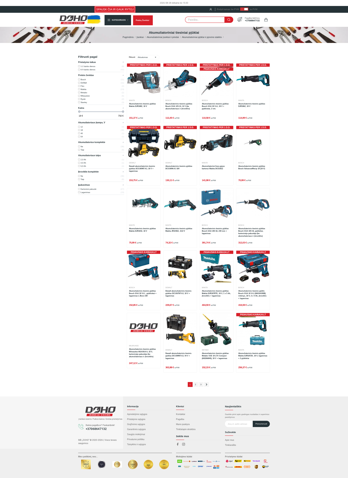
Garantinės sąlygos (136, 429)
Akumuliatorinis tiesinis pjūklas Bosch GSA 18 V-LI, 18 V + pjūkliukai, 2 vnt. (215, 106)
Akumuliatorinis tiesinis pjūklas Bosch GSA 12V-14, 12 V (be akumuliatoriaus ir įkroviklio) (178, 106)
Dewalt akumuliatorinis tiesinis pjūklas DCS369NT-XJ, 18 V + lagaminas (142, 168)
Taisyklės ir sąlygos (136, 444)
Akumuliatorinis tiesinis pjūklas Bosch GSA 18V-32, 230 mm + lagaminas (215, 231)
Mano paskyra (183, 424)
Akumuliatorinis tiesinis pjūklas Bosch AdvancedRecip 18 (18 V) (251, 167)
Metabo (205, 350)
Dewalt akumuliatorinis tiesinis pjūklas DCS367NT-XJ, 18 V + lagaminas (178, 293)
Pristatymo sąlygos (136, 419)
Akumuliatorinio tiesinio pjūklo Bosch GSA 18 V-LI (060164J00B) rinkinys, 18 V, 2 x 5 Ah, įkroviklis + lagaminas (252, 294)
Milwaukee (134, 346)
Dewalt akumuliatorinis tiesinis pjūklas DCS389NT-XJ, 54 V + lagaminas (178, 355)
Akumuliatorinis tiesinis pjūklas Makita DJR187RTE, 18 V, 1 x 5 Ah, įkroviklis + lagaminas (216, 293)
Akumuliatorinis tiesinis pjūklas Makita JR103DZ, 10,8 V (178, 230)
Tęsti (206, 384)
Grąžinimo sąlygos (136, 424)
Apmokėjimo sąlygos (137, 414)
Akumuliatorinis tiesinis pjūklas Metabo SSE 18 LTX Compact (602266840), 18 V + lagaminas (215, 355)
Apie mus (229, 440)
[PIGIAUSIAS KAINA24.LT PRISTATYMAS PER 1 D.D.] (216, 80)
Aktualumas (147, 57)
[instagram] (183, 444)
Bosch (168, 100)
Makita (132, 100)
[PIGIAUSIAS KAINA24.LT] (143, 267)
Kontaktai (180, 414)
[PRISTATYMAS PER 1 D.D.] (143, 80)
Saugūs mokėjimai (136, 434)
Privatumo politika (135, 439)
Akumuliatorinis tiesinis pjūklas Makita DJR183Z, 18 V (142, 230)
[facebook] (177, 444)
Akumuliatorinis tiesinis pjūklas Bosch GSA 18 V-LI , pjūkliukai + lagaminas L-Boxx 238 (142, 293)
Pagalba (180, 419)
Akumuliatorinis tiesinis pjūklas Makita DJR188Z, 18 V (142, 105)
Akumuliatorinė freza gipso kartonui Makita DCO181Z (213, 167)
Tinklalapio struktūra (185, 429)
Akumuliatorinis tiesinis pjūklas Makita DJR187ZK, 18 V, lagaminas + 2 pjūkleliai (252, 355)
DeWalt (132, 163)
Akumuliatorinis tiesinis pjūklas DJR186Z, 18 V (251, 105)
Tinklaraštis (230, 445)
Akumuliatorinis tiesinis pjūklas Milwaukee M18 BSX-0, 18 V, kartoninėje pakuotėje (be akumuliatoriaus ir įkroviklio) (142, 353)
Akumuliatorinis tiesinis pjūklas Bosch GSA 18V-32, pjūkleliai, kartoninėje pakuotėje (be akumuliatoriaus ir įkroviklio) (251, 232)
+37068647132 (252, 21)
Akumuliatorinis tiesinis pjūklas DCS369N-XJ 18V (178, 167)
